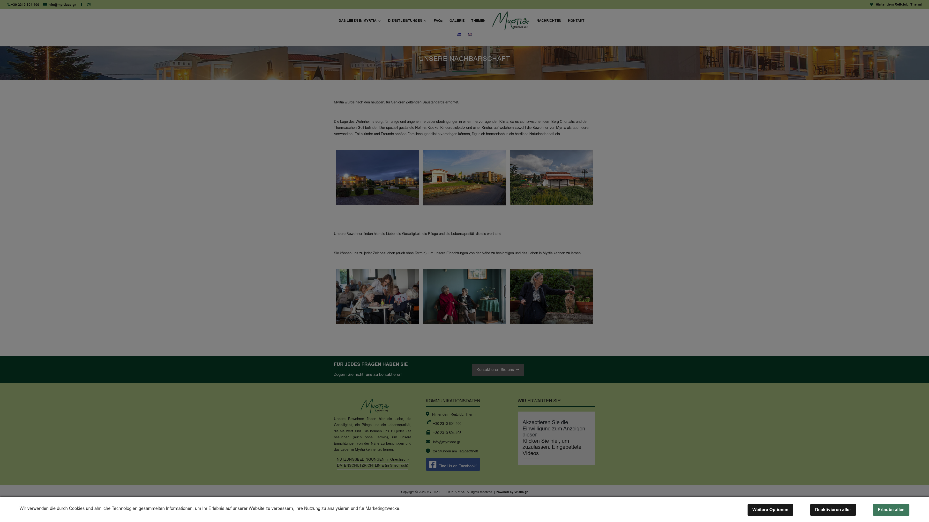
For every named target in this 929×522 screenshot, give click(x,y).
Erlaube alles (891, 510)
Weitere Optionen (770, 510)
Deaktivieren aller (833, 510)
